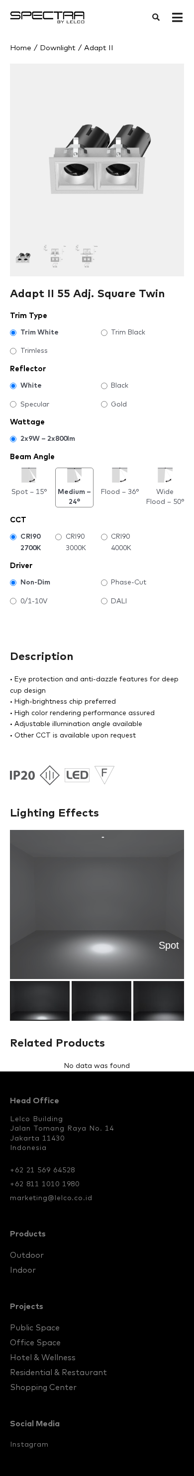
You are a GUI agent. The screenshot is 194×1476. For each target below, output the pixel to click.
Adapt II (98, 47)
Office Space (35, 1342)
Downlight (58, 47)
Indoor (23, 1270)
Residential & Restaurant (58, 1372)
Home (20, 47)
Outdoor (27, 1255)
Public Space (35, 1327)
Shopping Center (43, 1387)
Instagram (29, 1444)
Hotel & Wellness (43, 1357)
